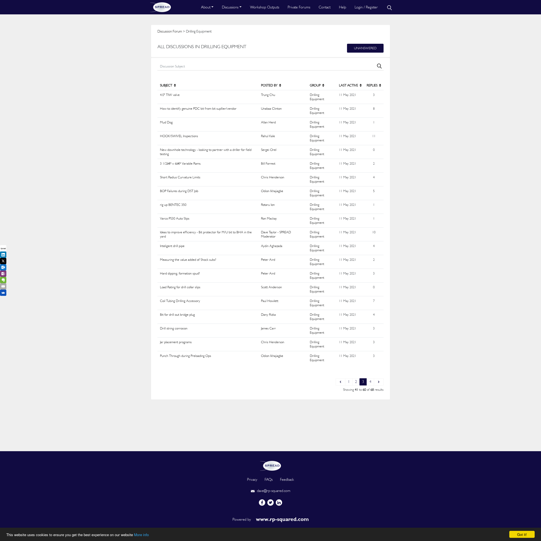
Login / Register (366, 7)
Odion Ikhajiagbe (272, 191)
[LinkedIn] (3, 254)
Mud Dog (166, 122)
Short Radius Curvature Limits (180, 177)
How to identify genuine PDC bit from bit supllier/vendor (198, 109)
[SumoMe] (3, 293)
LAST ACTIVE (349, 85)
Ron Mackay (269, 218)
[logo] (270, 465)
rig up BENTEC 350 (173, 205)
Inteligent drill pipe (172, 246)
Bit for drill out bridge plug (177, 315)
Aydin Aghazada (271, 246)
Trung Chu (268, 95)
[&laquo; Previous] (340, 381)
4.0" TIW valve (170, 95)
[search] (389, 7)
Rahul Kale (268, 136)
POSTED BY (269, 85)
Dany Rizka (268, 315)
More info (141, 534)
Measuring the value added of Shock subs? (188, 260)
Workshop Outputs (264, 7)
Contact (325, 7)
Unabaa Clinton (271, 109)
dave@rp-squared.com (273, 490)
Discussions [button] (230, 7)
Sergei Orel (268, 150)
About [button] (205, 7)
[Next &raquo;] (379, 381)
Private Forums (299, 7)
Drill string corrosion (173, 328)
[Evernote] (3, 280)
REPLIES (372, 85)
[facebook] (262, 502)
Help (342, 7)
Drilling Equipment (317, 97)
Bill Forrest (268, 163)
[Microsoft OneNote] (3, 273)
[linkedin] (279, 502)
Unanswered (365, 48)
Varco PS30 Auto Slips (174, 218)
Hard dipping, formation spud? (180, 273)
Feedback (287, 479)
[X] (3, 261)
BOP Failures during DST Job (179, 191)
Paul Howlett (269, 301)
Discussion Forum (169, 31)
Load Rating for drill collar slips (180, 287)
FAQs (269, 479)
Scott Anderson (271, 287)
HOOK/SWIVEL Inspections (179, 136)
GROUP (315, 85)
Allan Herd (268, 122)
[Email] (3, 286)
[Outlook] (3, 267)
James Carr (268, 328)
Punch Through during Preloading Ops (185, 356)
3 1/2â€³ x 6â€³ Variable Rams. (180, 163)
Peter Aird (268, 260)
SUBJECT (166, 85)
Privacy (252, 479)
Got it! (522, 534)
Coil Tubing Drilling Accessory (180, 301)
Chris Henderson (272, 177)
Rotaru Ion (268, 205)
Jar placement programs (176, 342)
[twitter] (270, 502)
